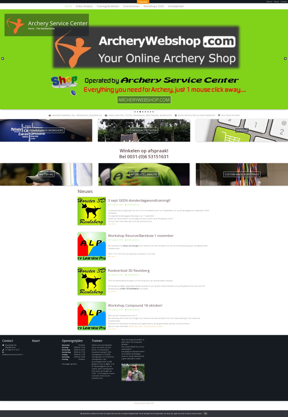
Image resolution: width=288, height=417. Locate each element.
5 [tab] (145, 111)
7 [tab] (150, 111)
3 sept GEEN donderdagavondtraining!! (139, 200)
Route (276, 1)
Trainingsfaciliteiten (108, 6)
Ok (206, 413)
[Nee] (285, 413)
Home (68, 6)
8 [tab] (153, 111)
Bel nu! (269, 1)
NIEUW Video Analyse (144, 174)
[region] (144, 59)
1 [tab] (135, 111)
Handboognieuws (133, 205)
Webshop (242, 130)
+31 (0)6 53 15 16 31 (12, 350)
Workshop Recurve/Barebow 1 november (141, 235)
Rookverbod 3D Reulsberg (129, 270)
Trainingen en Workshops (46, 130)
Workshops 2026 (154, 6)
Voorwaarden (176, 6)
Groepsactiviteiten (144, 130)
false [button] (2, 58)
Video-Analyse (84, 6)
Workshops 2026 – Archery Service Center (145, 326)
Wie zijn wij (46, 174)
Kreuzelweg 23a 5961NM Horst (10, 346)
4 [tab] (142, 111)
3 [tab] (140, 111)
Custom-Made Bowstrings (242, 174)
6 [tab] (147, 111)
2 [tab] (137, 111)
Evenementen (131, 6)
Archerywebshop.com (144, 100)
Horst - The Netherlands (41, 28)
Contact (284, 1)
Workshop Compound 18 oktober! (135, 305)
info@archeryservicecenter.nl (12, 354)
